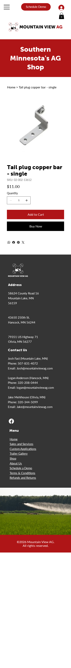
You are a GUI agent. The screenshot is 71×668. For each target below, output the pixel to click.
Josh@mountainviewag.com (35, 368)
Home (14, 439)
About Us (16, 463)
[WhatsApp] (9, 242)
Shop (13, 458)
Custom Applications (23, 449)
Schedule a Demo (21, 468)
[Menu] (7, 7)
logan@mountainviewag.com (35, 387)
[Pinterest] (18, 242)
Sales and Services (21, 444)
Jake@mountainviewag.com (34, 407)
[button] (61, 16)
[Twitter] (23, 242)
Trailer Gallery (19, 453)
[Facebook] (14, 242)
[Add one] (27, 200)
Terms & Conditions (22, 473)
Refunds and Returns (23, 477)
